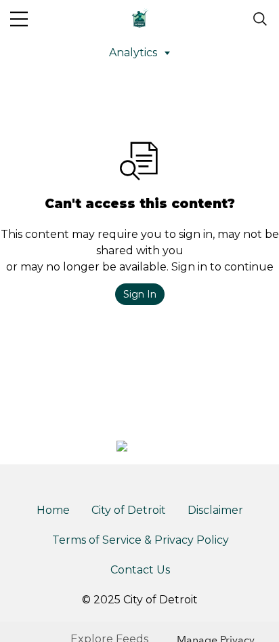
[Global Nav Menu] (19, 19)
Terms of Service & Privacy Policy (140, 540)
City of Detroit (128, 510)
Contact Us (140, 569)
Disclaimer (215, 510)
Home (53, 510)
